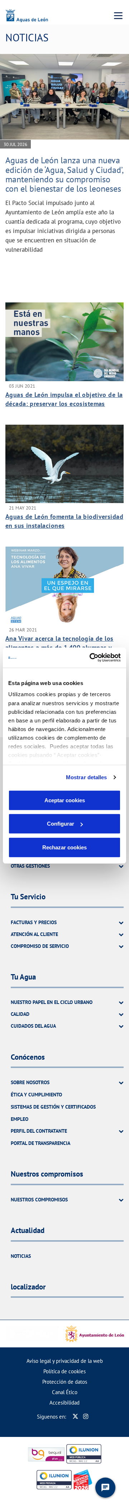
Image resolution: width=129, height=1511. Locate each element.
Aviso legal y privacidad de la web (65, 1360)
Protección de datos (64, 1381)
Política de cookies (64, 1371)
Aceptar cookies (64, 800)
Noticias (21, 1256)
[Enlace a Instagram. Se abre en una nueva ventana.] (86, 1416)
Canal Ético (64, 1392)
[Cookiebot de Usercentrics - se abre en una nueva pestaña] (91, 657)
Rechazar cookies (64, 847)
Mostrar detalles (86, 777)
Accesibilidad (64, 1402)
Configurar (60, 824)
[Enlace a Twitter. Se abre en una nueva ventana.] (75, 1416)
